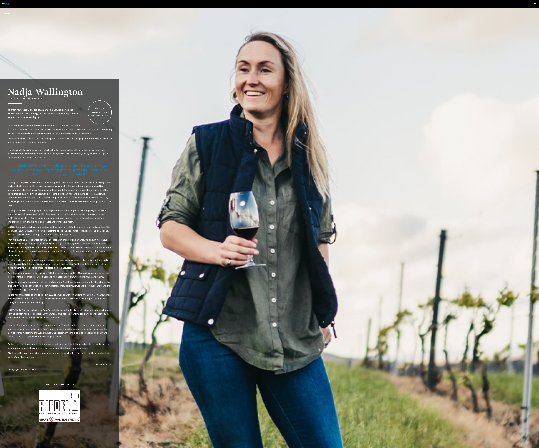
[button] (535, 4)
